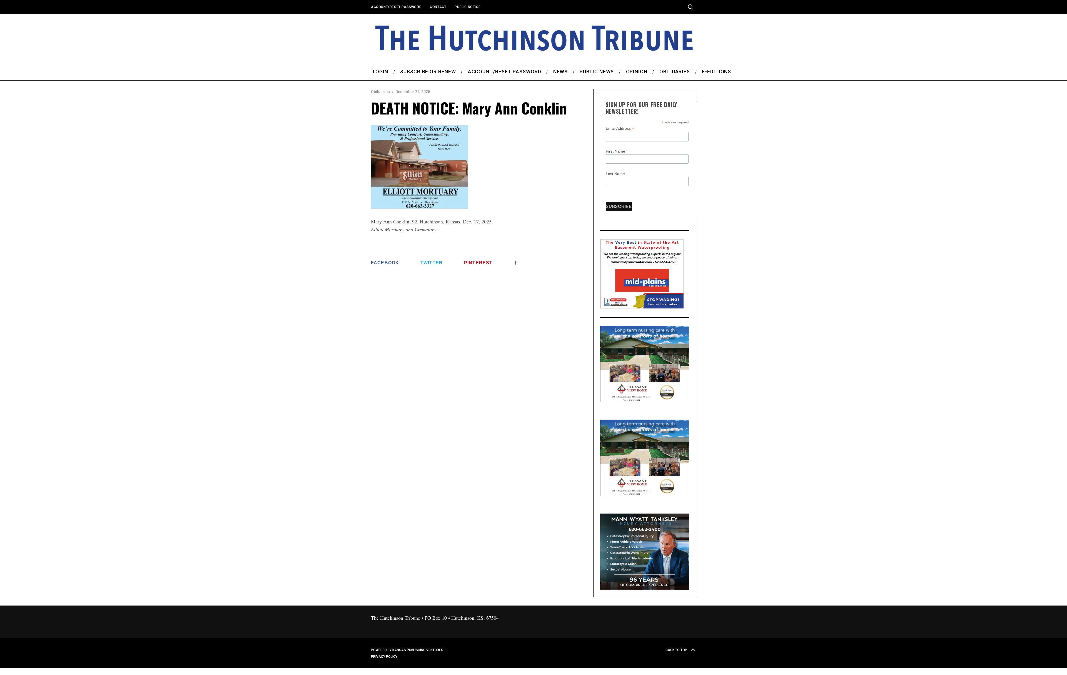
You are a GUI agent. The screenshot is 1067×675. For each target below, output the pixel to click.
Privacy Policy (384, 657)
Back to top (676, 650)
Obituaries (380, 91)
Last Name (615, 173)
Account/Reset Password (396, 7)
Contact (438, 7)
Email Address (620, 128)
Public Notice (467, 7)
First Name (615, 151)
